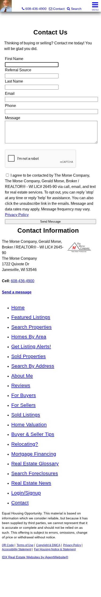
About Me (22, 375)
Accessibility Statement (16, 549)
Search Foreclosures (34, 473)
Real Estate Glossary (35, 463)
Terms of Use (25, 545)
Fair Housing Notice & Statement (55, 549)
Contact (20, 502)
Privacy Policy (72, 545)
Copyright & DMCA (48, 545)
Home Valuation (29, 424)
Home (18, 307)
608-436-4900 (22, 281)
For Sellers (23, 405)
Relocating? (24, 444)
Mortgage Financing (33, 453)
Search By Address (32, 366)
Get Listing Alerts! (31, 346)
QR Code (8, 545)
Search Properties (31, 327)
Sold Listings (25, 414)
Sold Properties (28, 356)
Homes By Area (28, 336)
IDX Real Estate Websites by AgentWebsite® (35, 557)
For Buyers (23, 395)
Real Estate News (31, 483)
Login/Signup (26, 492)
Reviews (20, 385)
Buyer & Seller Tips (32, 434)
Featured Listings (30, 317)
